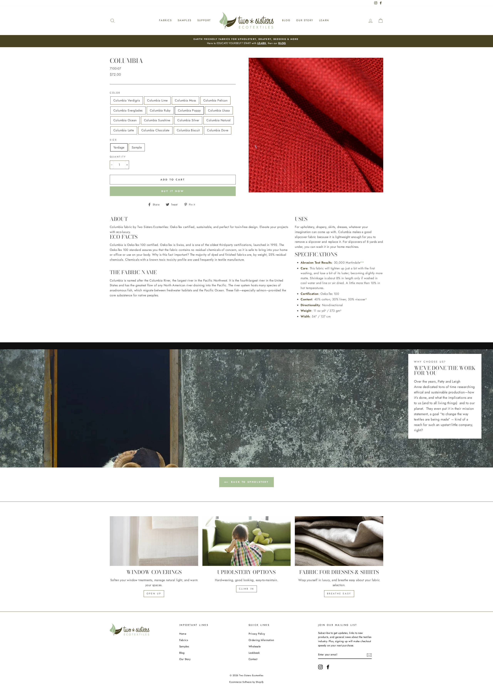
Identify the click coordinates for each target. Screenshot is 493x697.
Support (204, 20)
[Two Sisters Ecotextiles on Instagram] (320, 667)
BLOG (282, 43)
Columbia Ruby (160, 110)
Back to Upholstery (249, 481)
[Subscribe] (369, 654)
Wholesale (255, 646)
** (362, 262)
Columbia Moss (185, 100)
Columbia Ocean (125, 120)
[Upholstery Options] (246, 541)
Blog (286, 20)
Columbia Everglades (128, 110)
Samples (185, 20)
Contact (253, 659)
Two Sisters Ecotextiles (251, 675)
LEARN (261, 43)
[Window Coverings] (154, 541)
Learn (324, 20)
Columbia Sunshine (157, 120)
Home (182, 634)
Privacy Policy (257, 634)
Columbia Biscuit (188, 130)
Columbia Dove (217, 130)
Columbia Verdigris (126, 100)
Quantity (118, 156)
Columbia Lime (157, 100)
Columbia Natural (218, 120)
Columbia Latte (123, 130)
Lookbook (254, 653)
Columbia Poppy (189, 110)
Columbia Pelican (215, 100)
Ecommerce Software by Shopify (246, 682)
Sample (137, 147)
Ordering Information (261, 640)
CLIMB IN (246, 589)
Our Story (304, 20)
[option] (246, 41)
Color (115, 93)
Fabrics (165, 20)
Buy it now (172, 191)
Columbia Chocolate (155, 130)
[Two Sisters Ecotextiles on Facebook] (328, 667)
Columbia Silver (188, 120)
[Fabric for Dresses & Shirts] (339, 541)
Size (113, 140)
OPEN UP (154, 593)
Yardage (118, 147)
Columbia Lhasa (219, 110)
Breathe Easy (339, 593)
